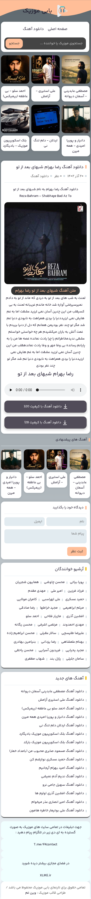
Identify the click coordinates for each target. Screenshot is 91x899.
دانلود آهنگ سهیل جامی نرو (63, 785)
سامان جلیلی (75, 659)
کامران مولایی (27, 599)
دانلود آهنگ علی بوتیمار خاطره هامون (56, 810)
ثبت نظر (77, 551)
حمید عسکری (74, 599)
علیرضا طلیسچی (72, 633)
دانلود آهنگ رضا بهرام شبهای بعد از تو (49, 167)
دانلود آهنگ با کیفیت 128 (42, 422)
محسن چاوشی (54, 582)
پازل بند (55, 659)
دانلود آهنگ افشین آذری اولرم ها (59, 793)
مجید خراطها (49, 608)
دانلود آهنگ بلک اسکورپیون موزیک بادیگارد (51, 734)
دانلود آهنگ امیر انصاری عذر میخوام (57, 802)
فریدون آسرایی (49, 650)
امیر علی (57, 591)
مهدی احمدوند (73, 624)
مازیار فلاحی (52, 616)
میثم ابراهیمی (73, 608)
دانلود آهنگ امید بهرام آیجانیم (61, 768)
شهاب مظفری (35, 659)
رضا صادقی (27, 608)
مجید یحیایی (75, 650)
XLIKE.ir (45, 875)
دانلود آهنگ (33, 29)
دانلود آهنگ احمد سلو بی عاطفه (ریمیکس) (53, 708)
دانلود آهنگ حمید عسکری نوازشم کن (57, 759)
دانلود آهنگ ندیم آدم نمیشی (62, 776)
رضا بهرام (52, 189)
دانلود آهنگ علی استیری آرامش (61, 700)
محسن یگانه (24, 624)
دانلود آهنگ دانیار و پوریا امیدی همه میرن (53, 717)
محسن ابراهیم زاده (21, 633)
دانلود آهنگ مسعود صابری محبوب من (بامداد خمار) (46, 751)
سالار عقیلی (48, 633)
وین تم (30, 893)
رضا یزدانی (48, 642)
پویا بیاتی (77, 582)
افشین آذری (75, 616)
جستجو (14, 43)
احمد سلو (32, 616)
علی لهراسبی (51, 599)
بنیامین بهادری (25, 642)
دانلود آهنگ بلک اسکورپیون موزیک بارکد (54, 742)
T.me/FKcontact (45, 844)
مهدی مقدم (37, 591)
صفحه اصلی (57, 29)
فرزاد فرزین (76, 591)
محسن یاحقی (23, 650)
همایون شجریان (27, 582)
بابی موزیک (37, 11)
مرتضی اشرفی (48, 624)
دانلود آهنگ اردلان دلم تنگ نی (61, 725)
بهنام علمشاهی (72, 642)
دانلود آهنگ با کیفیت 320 (43, 406)
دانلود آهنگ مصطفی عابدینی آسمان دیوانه (52, 691)
